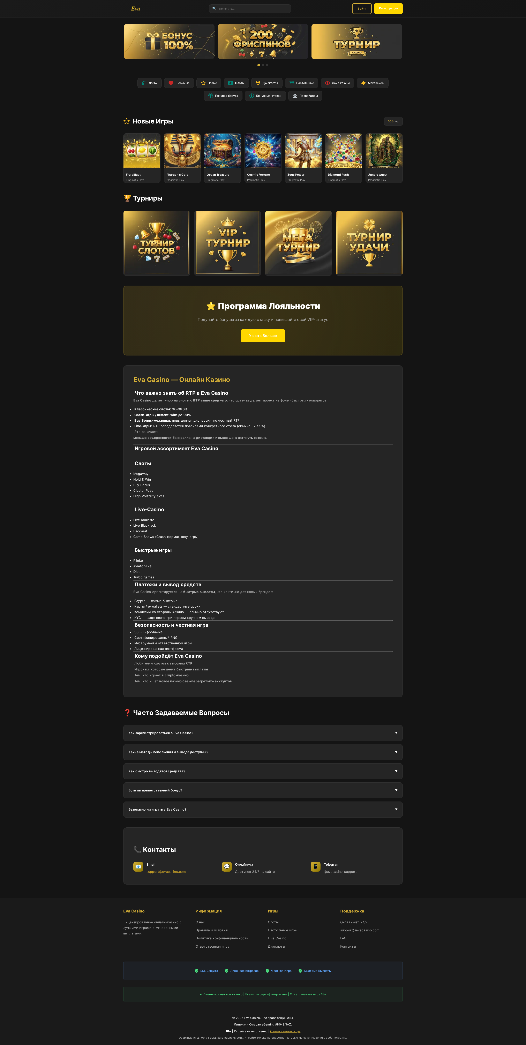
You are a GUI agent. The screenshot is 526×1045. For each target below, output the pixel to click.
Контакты (348, 946)
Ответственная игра (212, 946)
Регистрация (388, 8)
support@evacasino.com (166, 872)
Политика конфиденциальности (222, 938)
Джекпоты (276, 946)
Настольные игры (282, 930)
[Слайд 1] (259, 65)
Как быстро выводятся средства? (156, 771)
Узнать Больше (263, 335)
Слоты (273, 922)
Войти (362, 8)
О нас (200, 922)
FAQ (343, 938)
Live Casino (277, 938)
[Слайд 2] (263, 65)
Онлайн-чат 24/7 (354, 922)
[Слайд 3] (267, 65)
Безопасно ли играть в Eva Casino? (157, 809)
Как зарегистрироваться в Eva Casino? (160, 733)
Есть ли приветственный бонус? (155, 790)
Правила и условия (212, 930)
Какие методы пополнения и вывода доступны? (168, 752)
